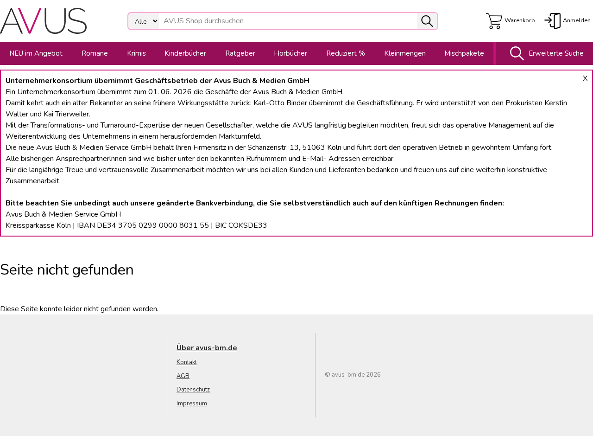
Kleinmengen (405, 53)
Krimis (136, 53)
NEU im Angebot (36, 53)
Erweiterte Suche (556, 53)
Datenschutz (193, 389)
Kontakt (187, 362)
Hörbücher (290, 53)
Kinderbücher (185, 53)
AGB (183, 376)
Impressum (192, 403)
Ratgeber (240, 53)
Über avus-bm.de (207, 348)
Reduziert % (345, 53)
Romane (95, 53)
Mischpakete (464, 53)
